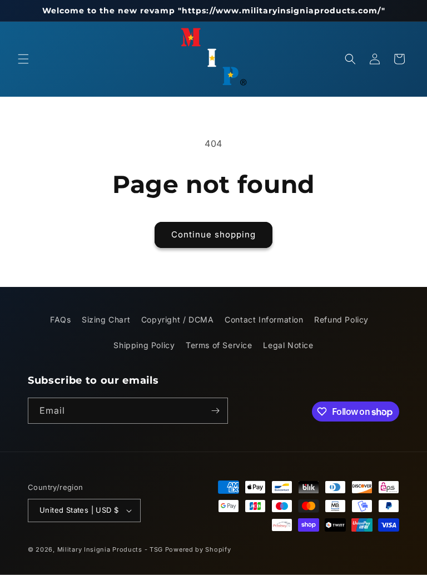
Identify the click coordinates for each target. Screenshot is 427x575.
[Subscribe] (215, 411)
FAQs (60, 319)
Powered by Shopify (198, 549)
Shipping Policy (144, 345)
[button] (23, 59)
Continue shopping (213, 234)
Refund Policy (341, 319)
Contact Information (264, 319)
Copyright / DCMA (177, 319)
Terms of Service (219, 345)
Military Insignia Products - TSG (110, 549)
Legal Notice (288, 345)
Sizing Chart (106, 319)
